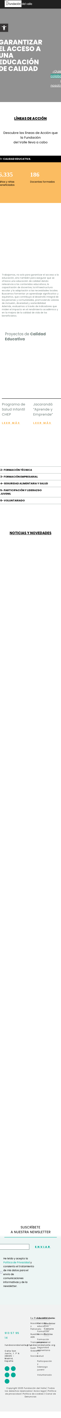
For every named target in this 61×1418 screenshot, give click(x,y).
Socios (33, 1356)
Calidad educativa (40, 1324)
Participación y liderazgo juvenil (40, 1365)
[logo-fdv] (5, 1316)
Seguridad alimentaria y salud (40, 1351)
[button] (4, 28)
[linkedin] (13, 1375)
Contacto (49, 1329)
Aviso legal (40, 1391)
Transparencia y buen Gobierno (33, 1346)
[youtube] (7, 1381)
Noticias (48, 1334)
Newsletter (49, 1323)
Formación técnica (40, 1333)
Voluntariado (40, 1375)
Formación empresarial (40, 1341)
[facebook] (7, 1368)
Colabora (49, 1318)
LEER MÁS (11, 423)
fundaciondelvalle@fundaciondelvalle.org (30, 1345)
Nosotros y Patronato (33, 1326)
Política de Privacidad (16, 1262)
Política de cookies (33, 1393)
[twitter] (7, 1375)
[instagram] (13, 1368)
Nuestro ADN (33, 1335)
